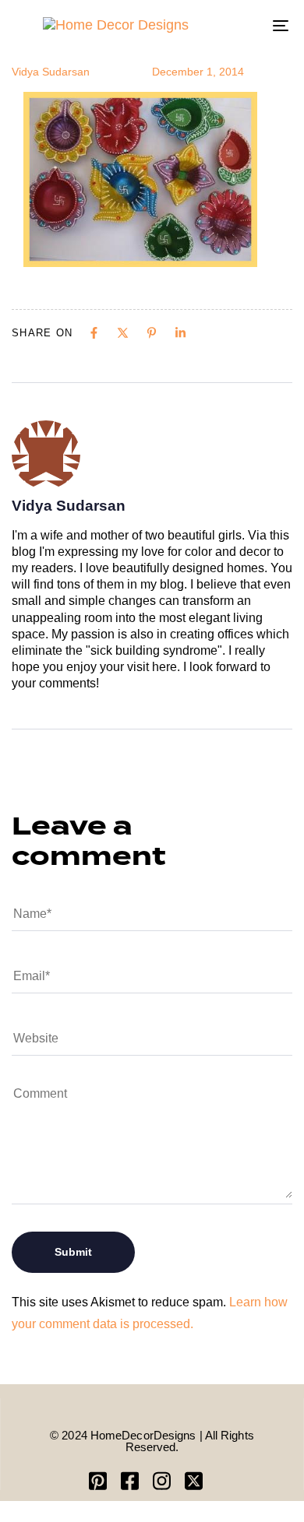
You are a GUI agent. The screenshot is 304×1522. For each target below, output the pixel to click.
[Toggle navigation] (242, 25)
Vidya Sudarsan (51, 71)
